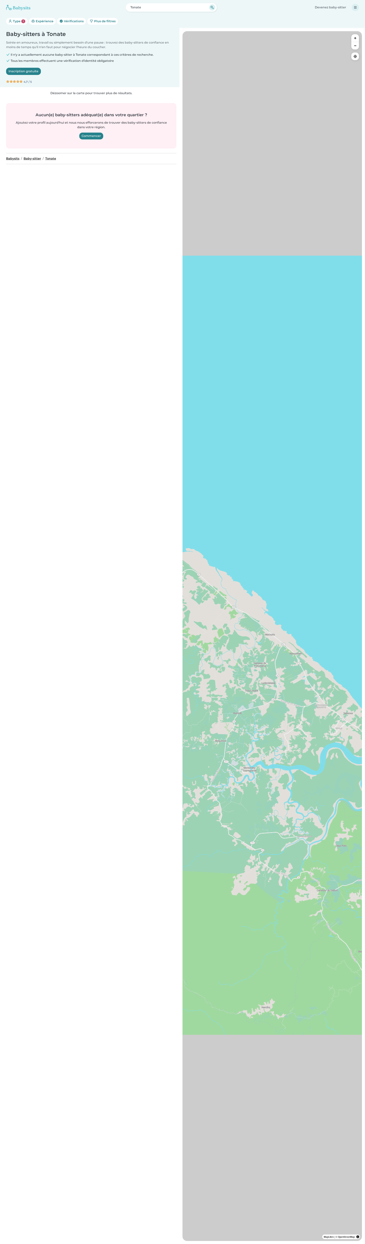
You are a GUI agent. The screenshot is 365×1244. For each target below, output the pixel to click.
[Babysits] (18, 7)
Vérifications (73, 21)
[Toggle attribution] (357, 1236)
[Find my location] (355, 56)
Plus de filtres (104, 21)
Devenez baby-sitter (330, 7)
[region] (272, 636)
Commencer (91, 136)
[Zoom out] (355, 45)
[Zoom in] (355, 38)
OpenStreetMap (346, 1236)
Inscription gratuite (23, 71)
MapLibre (329, 1236)
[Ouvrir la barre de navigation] (355, 7)
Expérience (44, 21)
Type (18, 21)
